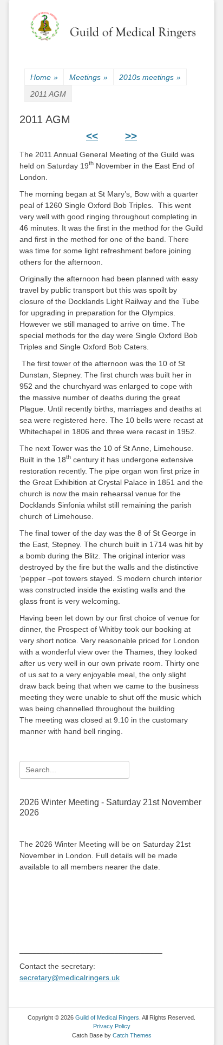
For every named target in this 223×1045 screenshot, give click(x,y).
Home (44, 77)
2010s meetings (150, 77)
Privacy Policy (111, 1026)
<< (92, 135)
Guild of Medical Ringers (107, 1017)
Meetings (88, 77)
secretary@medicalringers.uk (69, 977)
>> (131, 135)
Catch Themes (132, 1035)
